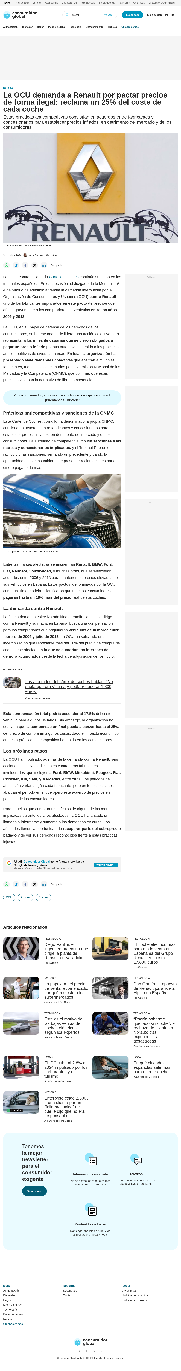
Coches (43, 897)
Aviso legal (129, 1290)
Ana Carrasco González (43, 255)
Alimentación (10, 27)
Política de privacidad (136, 1295)
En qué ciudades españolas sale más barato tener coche (151, 1067)
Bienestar (27, 27)
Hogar (40, 27)
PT (166, 14)
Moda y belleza (56, 27)
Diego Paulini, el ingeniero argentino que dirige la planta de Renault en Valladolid (66, 951)
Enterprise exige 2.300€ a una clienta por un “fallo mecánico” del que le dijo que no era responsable (66, 1107)
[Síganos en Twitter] (94, 1351)
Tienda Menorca (107, 3)
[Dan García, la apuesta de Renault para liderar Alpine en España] (110, 988)
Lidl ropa (37, 3)
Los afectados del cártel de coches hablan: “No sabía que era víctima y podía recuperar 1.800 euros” (69, 686)
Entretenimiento (94, 27)
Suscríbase (132, 14)
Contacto (68, 1295)
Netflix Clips (124, 3)
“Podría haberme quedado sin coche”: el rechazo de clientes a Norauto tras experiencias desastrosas (154, 1030)
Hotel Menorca (22, 3)
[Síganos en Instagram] (79, 1351)
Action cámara (51, 3)
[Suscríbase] (91, 1162)
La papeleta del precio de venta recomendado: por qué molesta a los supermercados (66, 990)
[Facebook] (25, 265)
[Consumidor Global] (20, 15)
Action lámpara (88, 3)
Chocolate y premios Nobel (162, 3)
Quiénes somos (130, 27)
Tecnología (75, 27)
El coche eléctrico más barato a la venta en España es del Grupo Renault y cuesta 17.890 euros (154, 953)
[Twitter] (34, 265)
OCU (9, 897)
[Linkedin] (44, 265)
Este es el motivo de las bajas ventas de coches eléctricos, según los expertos (63, 1025)
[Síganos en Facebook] (87, 1351)
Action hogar (139, 3)
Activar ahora (104, 865)
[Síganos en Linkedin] (102, 1351)
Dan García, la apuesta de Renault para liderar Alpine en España (155, 988)
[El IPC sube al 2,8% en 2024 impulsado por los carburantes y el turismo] (21, 1067)
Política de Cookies (134, 1300)
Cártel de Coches (64, 277)
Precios (25, 897)
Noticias (112, 27)
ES (173, 14)
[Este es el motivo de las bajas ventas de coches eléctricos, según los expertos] (21, 1023)
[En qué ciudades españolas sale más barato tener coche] (110, 1067)
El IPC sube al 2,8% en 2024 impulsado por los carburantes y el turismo (66, 1069)
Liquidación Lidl (69, 3)
